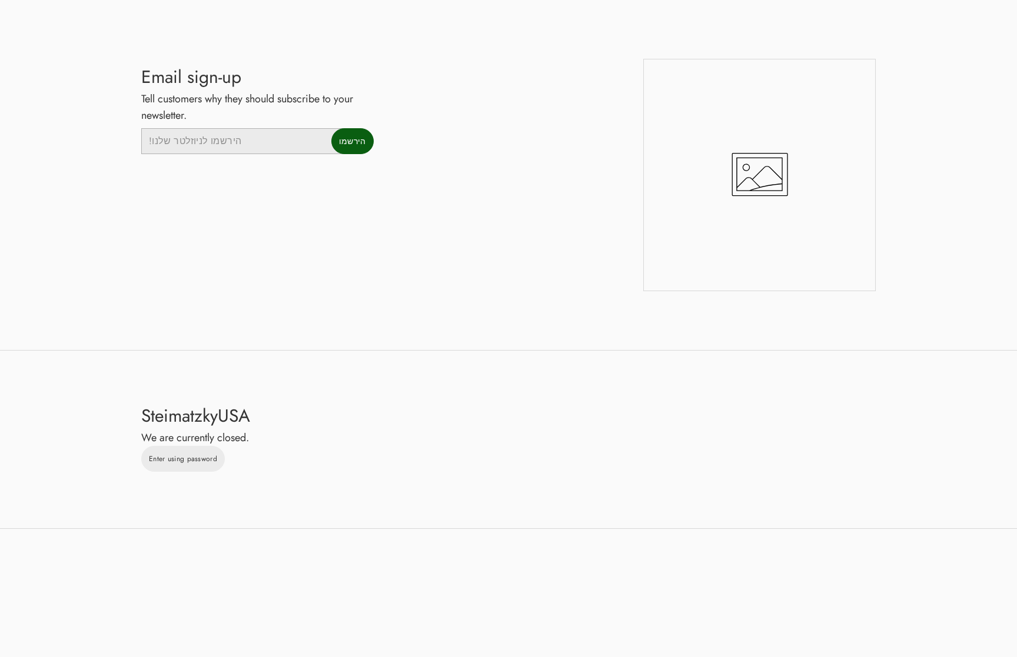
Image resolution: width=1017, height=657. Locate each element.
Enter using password (183, 458)
